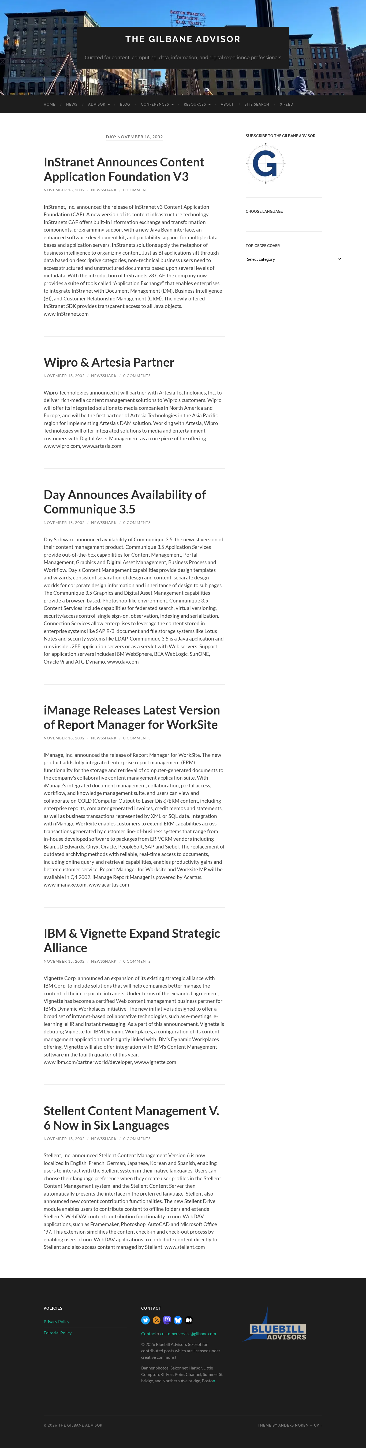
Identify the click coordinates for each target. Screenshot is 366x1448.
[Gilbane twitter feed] (145, 1322)
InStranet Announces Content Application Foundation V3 (124, 169)
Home (49, 104)
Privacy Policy (56, 1321)
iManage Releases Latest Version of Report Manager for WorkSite (132, 717)
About (227, 104)
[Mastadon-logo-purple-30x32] (167, 1322)
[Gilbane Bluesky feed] (178, 1322)
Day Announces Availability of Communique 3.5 (125, 501)
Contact (148, 1333)
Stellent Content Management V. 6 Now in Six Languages (131, 1117)
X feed (286, 104)
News (71, 104)
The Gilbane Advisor (183, 39)
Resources (195, 104)
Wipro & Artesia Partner (109, 362)
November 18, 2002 (64, 190)
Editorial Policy (58, 1332)
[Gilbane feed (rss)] (156, 1322)
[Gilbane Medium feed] (189, 1322)
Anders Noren (293, 1425)
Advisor (96, 104)
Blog (125, 104)
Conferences (155, 104)
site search (257, 104)
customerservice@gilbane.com (188, 1333)
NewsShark (104, 190)
